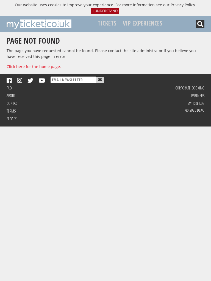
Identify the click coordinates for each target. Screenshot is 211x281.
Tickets (107, 23)
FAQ (9, 88)
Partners (197, 95)
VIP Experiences (142, 23)
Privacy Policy (183, 4)
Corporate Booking (189, 88)
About (11, 95)
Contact (13, 103)
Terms (11, 111)
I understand (105, 11)
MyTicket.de (195, 103)
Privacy (11, 118)
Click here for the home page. (34, 66)
